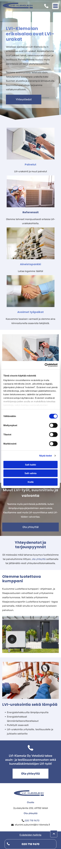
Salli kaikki (30, 464)
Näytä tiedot (45, 455)
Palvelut (30, 164)
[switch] (53, 425)
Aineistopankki (30, 264)
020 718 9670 (32, 820)
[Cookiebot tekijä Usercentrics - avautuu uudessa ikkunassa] (45, 365)
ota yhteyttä (39, 559)
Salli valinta (30, 473)
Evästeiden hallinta (30, 834)
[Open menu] (55, 6)
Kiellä (30, 482)
